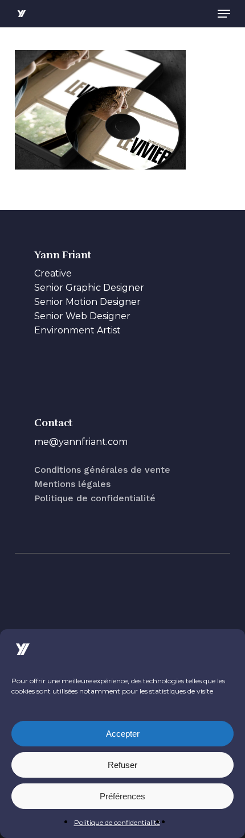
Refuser (122, 765)
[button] (224, 13)
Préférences (122, 796)
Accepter (123, 733)
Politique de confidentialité (117, 822)
